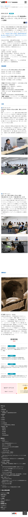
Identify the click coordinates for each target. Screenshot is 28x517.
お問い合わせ (3, 494)
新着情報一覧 (3, 503)
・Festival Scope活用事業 (6, 472)
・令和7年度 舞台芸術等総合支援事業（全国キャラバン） (12, 466)
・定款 (2, 415)
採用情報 (3, 496)
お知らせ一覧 (7, 5)
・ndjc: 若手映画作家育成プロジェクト (9, 443)
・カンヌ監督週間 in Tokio (6, 470)
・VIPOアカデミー (5, 441)
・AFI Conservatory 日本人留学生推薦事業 (9, 446)
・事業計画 (3, 429)
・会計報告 (3, 431)
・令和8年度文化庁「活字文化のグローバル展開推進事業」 (13, 458)
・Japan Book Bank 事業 (6, 483)
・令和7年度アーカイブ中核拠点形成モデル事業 (10, 486)
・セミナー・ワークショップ (7, 453)
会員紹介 (3, 419)
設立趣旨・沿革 (4, 411)
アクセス (3, 421)
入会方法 (3, 508)
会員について (3, 507)
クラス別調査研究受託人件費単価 (8, 424)
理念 (2, 407)
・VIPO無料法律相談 (5, 460)
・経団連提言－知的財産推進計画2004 (8, 412)
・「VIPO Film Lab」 (5, 450)
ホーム (2, 5)
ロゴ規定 (2, 498)
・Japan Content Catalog (6, 478)
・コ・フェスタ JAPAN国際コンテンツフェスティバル (12, 468)
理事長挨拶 (3, 409)
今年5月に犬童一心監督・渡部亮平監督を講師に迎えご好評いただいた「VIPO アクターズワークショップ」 (14, 35)
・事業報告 (3, 428)
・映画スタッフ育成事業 (6, 445)
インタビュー (3, 505)
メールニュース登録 (5, 492)
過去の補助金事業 (6, 490)
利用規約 (2, 501)
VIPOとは (3, 405)
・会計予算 (3, 433)
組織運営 (3, 414)
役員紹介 (3, 417)
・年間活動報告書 (4, 435)
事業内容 (2, 438)
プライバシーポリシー (5, 500)
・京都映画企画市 (4, 448)
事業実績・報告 (4, 426)
